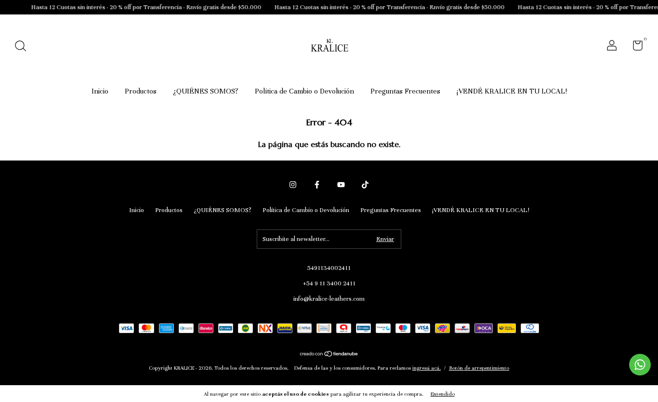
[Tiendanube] (329, 354)
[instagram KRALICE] (293, 184)
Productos (141, 91)
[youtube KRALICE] (341, 184)
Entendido (443, 393)
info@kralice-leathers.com (329, 299)
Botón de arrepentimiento (479, 367)
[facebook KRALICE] (317, 184)
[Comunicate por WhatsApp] (640, 364)
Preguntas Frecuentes (405, 91)
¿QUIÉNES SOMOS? (205, 91)
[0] (634, 47)
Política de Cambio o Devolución (304, 91)
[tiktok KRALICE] (365, 184)
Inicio (100, 91)
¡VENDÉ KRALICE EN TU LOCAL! (512, 91)
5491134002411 (329, 268)
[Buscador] (23, 47)
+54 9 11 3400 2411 (329, 283)
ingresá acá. (426, 367)
